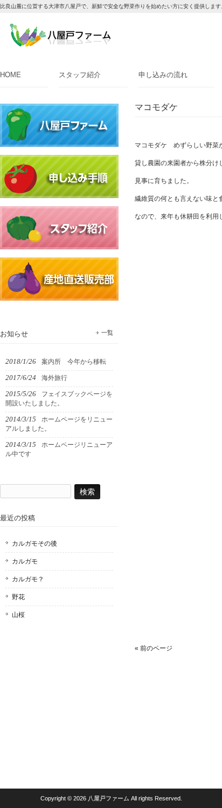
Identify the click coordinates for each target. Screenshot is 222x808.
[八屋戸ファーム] (60, 43)
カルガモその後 (34, 543)
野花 (18, 597)
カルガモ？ (28, 579)
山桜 (18, 615)
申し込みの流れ (163, 75)
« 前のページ (153, 648)
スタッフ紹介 (80, 75)
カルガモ (25, 561)
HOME (10, 75)
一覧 (107, 332)
